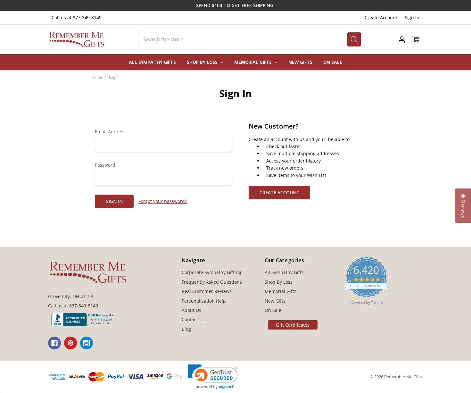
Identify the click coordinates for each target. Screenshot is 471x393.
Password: (106, 165)
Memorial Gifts (253, 62)
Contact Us (193, 319)
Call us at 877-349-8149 (77, 17)
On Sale (332, 62)
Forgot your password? (162, 201)
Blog (186, 329)
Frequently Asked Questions (212, 282)
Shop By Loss (203, 62)
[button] (213, 377)
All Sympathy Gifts (152, 62)
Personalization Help (204, 301)
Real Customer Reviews (207, 291)
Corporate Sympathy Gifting (211, 272)
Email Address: (111, 132)
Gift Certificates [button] (293, 325)
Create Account (381, 17)
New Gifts (300, 62)
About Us (191, 310)
